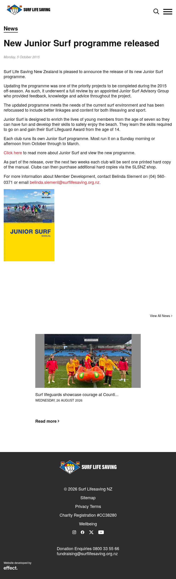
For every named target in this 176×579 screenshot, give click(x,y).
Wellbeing (88, 524)
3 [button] (95, 443)
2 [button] (88, 443)
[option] (88, 382)
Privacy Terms (88, 506)
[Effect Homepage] (10, 568)
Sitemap (88, 497)
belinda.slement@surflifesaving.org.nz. (65, 182)
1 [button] (81, 443)
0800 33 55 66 (106, 548)
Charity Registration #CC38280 (88, 515)
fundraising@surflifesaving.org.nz (87, 553)
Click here (13, 152)
